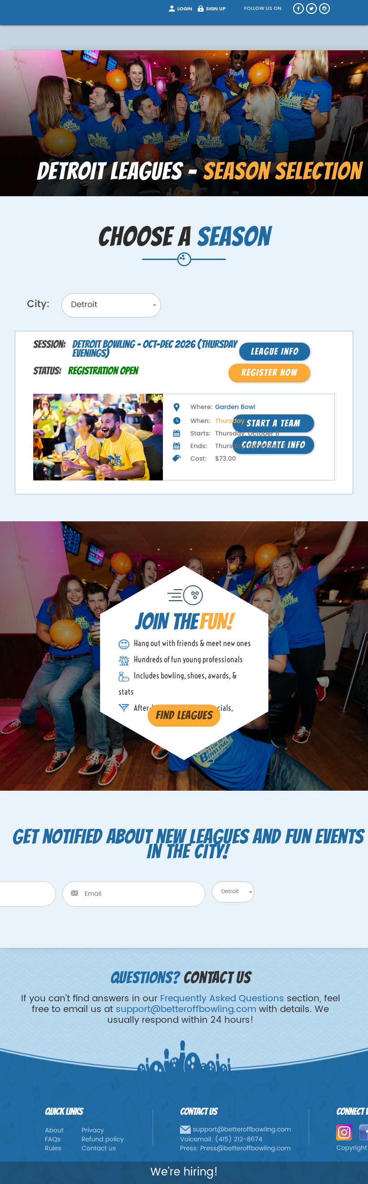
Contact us (99, 1149)
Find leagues (184, 715)
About (54, 1131)
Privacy (93, 1131)
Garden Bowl (235, 408)
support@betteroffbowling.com (186, 1009)
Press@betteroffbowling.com (245, 1149)
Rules (53, 1149)
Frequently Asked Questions (222, 998)
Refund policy (103, 1140)
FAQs (53, 1140)
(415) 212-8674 (239, 1140)
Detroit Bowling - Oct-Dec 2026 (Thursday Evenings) (154, 349)
